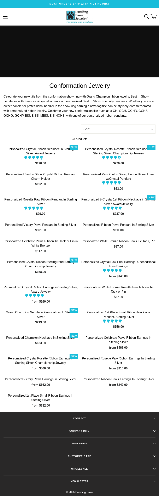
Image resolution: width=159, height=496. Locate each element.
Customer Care (79, 456)
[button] (34, 158)
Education (79, 443)
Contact (79, 418)
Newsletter (79, 481)
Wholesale (79, 469)
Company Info (79, 431)
